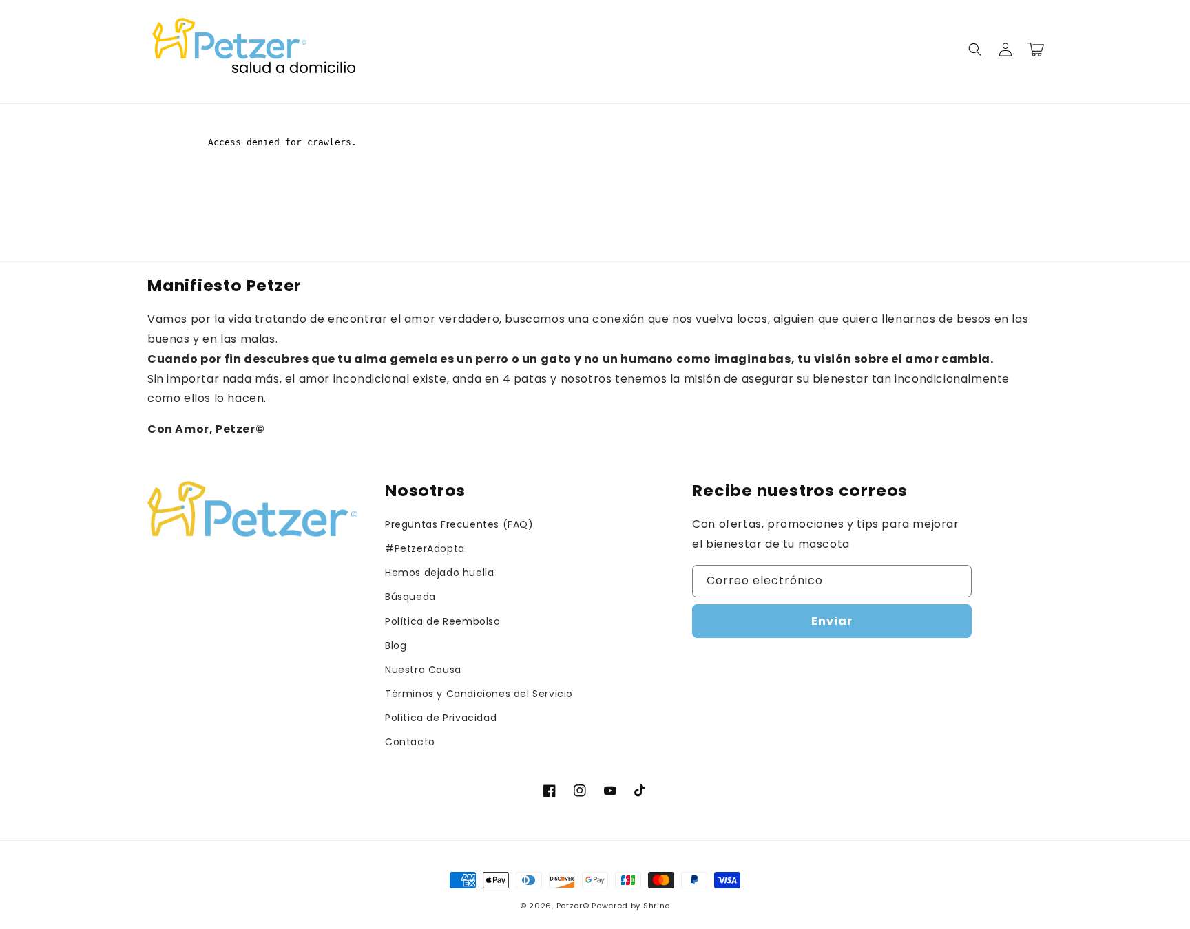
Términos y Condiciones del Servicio (479, 694)
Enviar (832, 621)
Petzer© (572, 905)
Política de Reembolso (443, 621)
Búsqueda (410, 597)
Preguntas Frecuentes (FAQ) (459, 524)
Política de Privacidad (441, 718)
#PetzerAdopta (425, 548)
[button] (975, 49)
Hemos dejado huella (439, 572)
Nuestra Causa (423, 669)
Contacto (410, 742)
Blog (395, 645)
